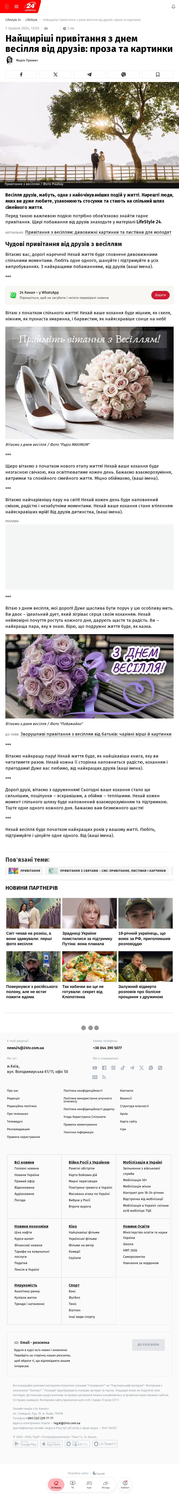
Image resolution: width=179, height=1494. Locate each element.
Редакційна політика (22, 1106)
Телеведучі (15, 1121)
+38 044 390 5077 (107, 1048)
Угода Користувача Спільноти (85, 1117)
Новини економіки (31, 1226)
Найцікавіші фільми (84, 1232)
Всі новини (24, 1162)
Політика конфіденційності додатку (89, 1109)
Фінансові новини (28, 1245)
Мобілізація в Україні (142, 1162)
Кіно (73, 1226)
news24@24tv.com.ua (25, 1048)
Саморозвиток (134, 1257)
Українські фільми (83, 1239)
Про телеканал (17, 1113)
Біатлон (75, 1310)
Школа (128, 1244)
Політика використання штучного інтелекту (88, 1100)
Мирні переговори (83, 1181)
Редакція (13, 1098)
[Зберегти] (157, 74)
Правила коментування (80, 1124)
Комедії (74, 1252)
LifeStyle (32, 19)
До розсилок (148, 1345)
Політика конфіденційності (83, 1090)
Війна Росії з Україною (89, 1162)
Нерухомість (25, 1285)
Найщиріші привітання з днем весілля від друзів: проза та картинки (91, 19)
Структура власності (134, 1106)
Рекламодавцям (18, 1129)
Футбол (74, 1298)
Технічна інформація (78, 1132)
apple (51, 1444)
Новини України (26, 1175)
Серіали (75, 1258)
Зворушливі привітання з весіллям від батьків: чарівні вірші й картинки (96, 734)
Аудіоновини (24, 1194)
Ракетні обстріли (82, 1168)
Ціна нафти (23, 1232)
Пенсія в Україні (26, 1270)
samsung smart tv (104, 1444)
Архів (123, 1113)
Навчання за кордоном (140, 1263)
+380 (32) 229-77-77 (39, 1418)
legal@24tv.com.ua (67, 1423)
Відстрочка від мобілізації (143, 1199)
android (25, 1444)
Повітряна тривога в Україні (90, 1188)
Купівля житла (25, 1298)
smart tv (77, 1444)
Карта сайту (128, 1121)
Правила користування (23, 1137)
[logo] (30, 6)
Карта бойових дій (83, 1175)
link (95, 1068)
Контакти (126, 1090)
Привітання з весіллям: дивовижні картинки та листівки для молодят (98, 232)
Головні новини (26, 1168)
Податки (20, 1263)
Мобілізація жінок (137, 1186)
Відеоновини (24, 1188)
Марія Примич (27, 60)
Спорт (74, 1285)
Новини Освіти (136, 1226)
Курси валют (24, 1239)
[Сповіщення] (173, 6)
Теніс (73, 1304)
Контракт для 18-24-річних (143, 1193)
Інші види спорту (82, 1317)
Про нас (12, 1090)
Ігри (123, 1129)
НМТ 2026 (130, 1250)
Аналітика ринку (27, 1291)
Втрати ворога (80, 1207)
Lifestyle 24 (13, 19)
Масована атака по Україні (89, 1194)
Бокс (72, 1291)
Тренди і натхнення (29, 1304)
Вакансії (126, 1098)
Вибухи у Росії (79, 1200)
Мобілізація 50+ (135, 1180)
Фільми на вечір (81, 1245)
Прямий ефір (24, 1181)
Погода (19, 1200)
